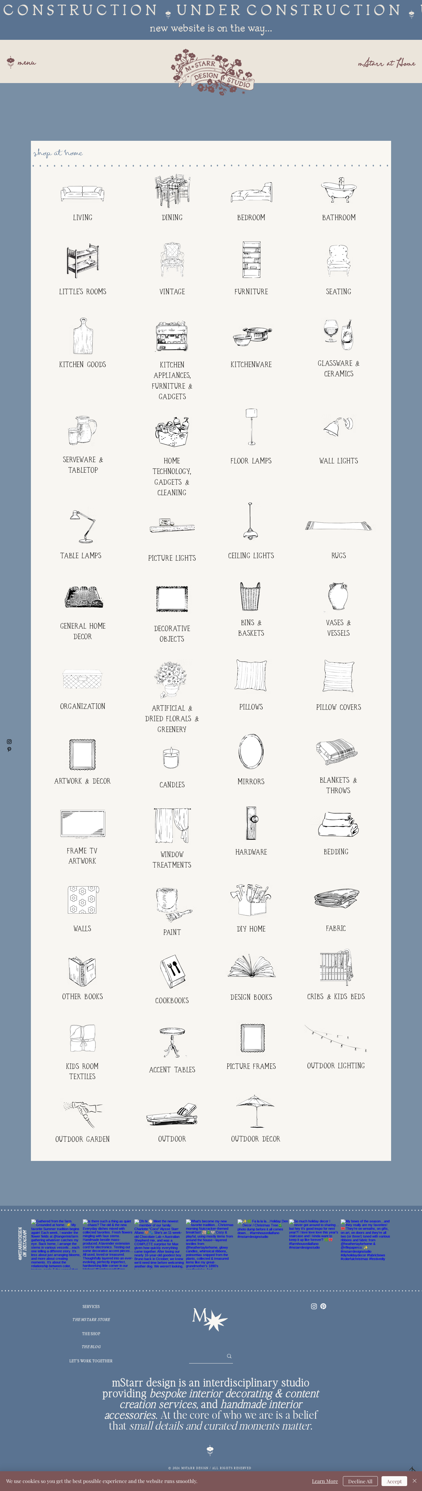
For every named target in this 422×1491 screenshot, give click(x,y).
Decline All (360, 1481)
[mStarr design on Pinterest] (9, 749)
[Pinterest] (323, 1306)
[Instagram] (314, 1306)
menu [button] (27, 63)
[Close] (414, 1481)
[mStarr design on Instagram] (9, 742)
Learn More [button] (325, 1481)
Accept (394, 1481)
